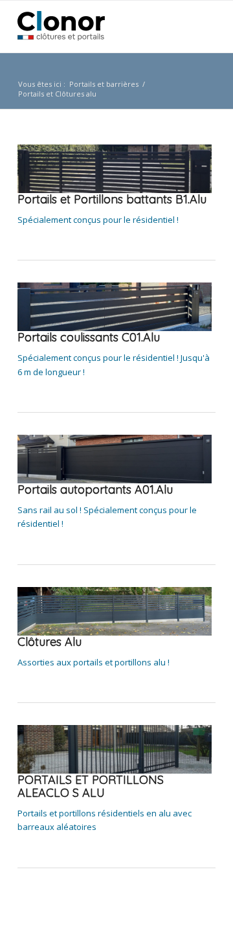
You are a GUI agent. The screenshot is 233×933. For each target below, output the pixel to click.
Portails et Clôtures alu (57, 93)
